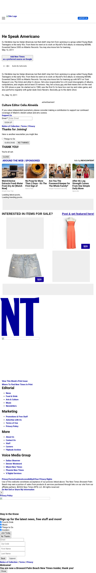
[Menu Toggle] (3, 18)
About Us (10, 437)
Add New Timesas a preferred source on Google (17, 58)
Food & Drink (12, 396)
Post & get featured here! (78, 213)
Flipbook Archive (13, 450)
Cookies (18, 479)
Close (3, 571)
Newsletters (11, 406)
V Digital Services (14, 473)
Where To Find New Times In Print (17, 384)
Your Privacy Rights (43, 479)
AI (34, 479)
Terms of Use (12, 423)
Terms (24, 126)
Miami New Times (14, 467)
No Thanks (5, 536)
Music (8, 403)
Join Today (5, 533)
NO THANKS (23, 142)
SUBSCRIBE (9, 142)
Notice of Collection (10, 126)
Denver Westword (14, 464)
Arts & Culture (12, 399)
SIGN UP (8, 122)
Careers (9, 446)
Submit (12, 558)
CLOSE (6, 157)
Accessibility (27, 479)
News (8, 393)
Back (3, 558)
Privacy (31, 126)
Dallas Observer (13, 460)
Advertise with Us (14, 420)
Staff (8, 443)
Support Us (83, 18)
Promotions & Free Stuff (17, 416)
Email (5, 118)
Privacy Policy (12, 426)
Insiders (5, 530)
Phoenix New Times (15, 470)
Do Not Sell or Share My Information (18, 489)
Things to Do (7, 527)
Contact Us (11, 440)
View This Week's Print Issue (15, 381)
